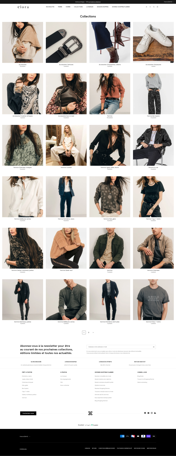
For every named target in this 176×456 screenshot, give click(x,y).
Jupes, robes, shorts (27, 379)
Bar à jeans (25, 388)
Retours (94, 448)
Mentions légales (151, 448)
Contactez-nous (28, 413)
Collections (78, 7)
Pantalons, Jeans (27, 376)
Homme (68, 7)
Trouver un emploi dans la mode (104, 391)
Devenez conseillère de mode (103, 376)
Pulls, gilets (25, 385)
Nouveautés (50, 7)
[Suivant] (93, 332)
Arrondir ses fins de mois (102, 394)
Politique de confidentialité (124, 448)
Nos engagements (65, 379)
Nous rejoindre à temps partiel (103, 397)
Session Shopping (102, 7)
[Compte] (146, 7)
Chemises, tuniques (27, 382)
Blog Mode (140, 376)
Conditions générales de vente (107, 448)
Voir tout (24, 397)
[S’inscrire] (153, 347)
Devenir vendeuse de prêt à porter (104, 382)
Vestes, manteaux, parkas (29, 394)
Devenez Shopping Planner (121, 7)
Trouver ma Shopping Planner (145, 379)
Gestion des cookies (139, 448)
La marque (89, 7)
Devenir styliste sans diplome (103, 379)
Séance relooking (142, 382)
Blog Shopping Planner (101, 400)
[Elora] (23, 7)
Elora (25, 449)
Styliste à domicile (100, 385)
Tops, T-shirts (26, 391)
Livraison (87, 448)
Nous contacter (64, 385)
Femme (60, 7)
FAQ (61, 382)
